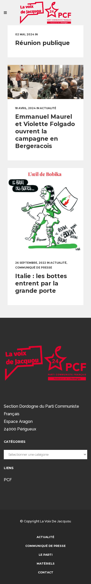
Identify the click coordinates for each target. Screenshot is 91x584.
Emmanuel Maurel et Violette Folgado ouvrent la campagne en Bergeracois (45, 131)
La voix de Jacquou (55, 521)
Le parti (46, 554)
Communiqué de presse (33, 267)
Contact (45, 572)
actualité (48, 108)
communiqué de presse (45, 546)
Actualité (45, 537)
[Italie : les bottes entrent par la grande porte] (45, 211)
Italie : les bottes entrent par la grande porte (41, 283)
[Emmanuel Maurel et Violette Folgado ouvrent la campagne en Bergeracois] (45, 82)
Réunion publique (42, 42)
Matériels (46, 563)
